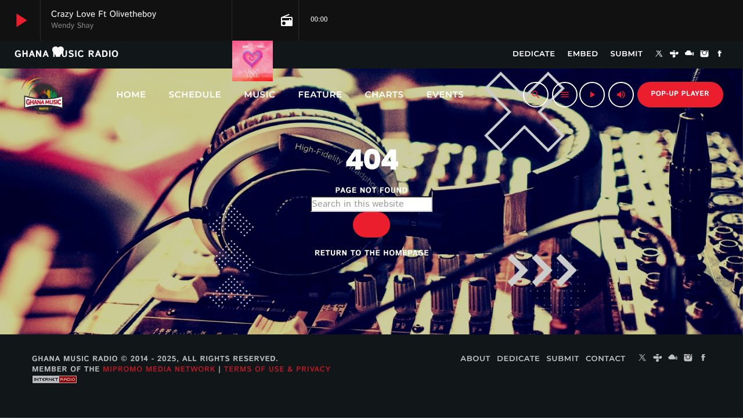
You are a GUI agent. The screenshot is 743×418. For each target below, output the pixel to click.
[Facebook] (719, 55)
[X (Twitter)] (658, 55)
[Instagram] (704, 55)
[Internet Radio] (54, 392)
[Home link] (42, 94)
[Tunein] (674, 55)
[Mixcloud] (689, 55)
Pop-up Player (680, 94)
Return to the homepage (372, 253)
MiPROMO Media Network (159, 369)
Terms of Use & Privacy (277, 369)
